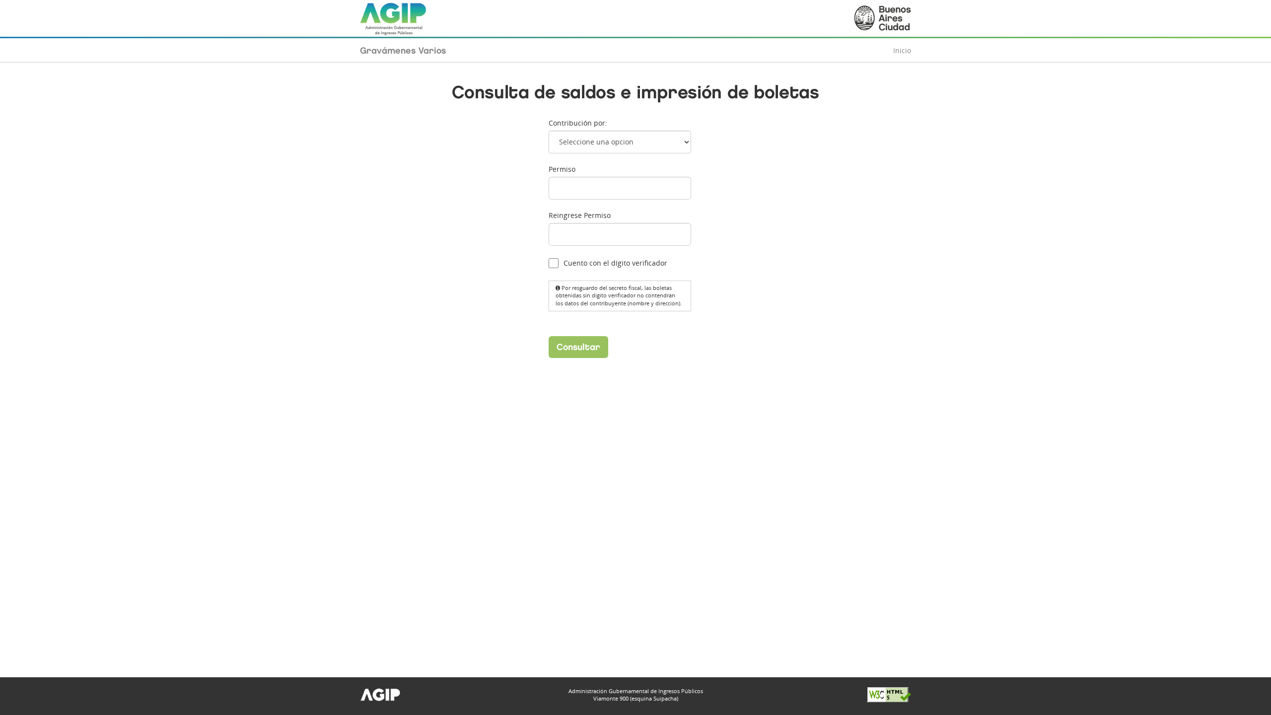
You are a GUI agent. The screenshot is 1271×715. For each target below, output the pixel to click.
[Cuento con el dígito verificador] (554, 264)
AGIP (393, 19)
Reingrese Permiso (580, 215)
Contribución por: (578, 123)
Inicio (902, 50)
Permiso (562, 169)
